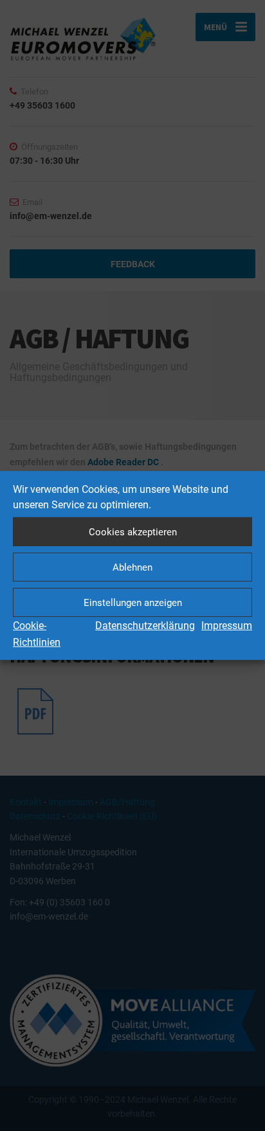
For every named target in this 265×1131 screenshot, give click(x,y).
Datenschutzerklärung (145, 625)
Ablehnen (132, 567)
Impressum (226, 625)
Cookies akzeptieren (133, 531)
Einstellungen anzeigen (133, 602)
